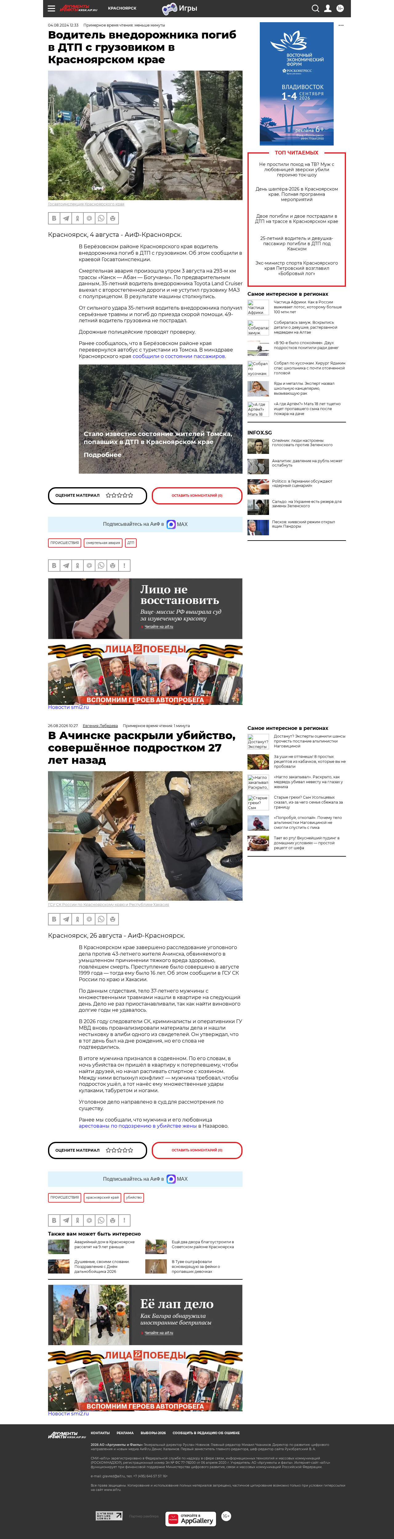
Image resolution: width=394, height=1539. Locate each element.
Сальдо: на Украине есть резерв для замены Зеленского (307, 504)
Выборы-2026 (153, 1433)
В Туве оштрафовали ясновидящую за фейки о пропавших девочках (196, 1266)
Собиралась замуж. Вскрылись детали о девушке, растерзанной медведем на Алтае (305, 327)
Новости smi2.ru (68, 707)
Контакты (100, 1433)
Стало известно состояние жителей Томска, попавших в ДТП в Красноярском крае (158, 438)
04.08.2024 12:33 (63, 25)
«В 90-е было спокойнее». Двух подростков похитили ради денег (306, 345)
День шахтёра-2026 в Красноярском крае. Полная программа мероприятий (297, 194)
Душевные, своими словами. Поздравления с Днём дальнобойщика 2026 (102, 1266)
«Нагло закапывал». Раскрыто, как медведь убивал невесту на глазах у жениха (308, 782)
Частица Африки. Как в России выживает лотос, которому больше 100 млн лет (308, 307)
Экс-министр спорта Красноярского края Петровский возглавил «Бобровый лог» (296, 268)
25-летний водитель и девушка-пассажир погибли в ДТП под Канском (296, 244)
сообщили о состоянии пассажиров (179, 356)
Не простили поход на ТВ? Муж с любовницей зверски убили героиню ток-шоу (296, 170)
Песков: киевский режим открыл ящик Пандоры (303, 524)
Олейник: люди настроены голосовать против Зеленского (302, 442)
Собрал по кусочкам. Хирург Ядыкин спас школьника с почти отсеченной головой (309, 368)
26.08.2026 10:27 (63, 725)
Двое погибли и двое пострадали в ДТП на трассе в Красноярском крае (296, 219)
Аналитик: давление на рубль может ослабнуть (307, 463)
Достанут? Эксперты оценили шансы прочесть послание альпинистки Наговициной (309, 741)
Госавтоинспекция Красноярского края (86, 204)
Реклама (125, 1433)
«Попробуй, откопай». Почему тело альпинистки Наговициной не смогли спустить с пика (308, 822)
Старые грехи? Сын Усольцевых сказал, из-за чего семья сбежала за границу (308, 802)
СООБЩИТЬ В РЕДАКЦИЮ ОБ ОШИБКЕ (206, 1433)
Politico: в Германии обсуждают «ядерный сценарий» (302, 483)
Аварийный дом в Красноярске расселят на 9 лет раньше (104, 1244)
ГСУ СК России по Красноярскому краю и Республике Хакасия (108, 904)
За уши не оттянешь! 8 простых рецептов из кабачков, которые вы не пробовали (310, 761)
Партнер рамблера (144, 1516)
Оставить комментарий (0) (197, 496)
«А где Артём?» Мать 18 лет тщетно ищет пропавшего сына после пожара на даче (307, 408)
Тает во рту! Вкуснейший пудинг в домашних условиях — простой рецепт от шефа (307, 843)
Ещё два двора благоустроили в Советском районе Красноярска (203, 1244)
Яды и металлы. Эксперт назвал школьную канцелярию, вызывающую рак (304, 388)
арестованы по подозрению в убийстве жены (138, 1126)
